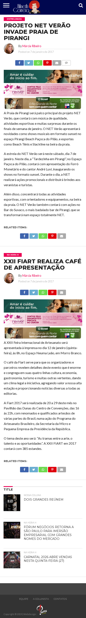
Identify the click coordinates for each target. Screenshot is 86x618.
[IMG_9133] (43, 82)
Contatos (60, 598)
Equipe (23, 598)
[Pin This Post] (47, 62)
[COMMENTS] (66, 62)
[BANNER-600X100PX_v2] (43, 95)
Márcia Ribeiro (31, 46)
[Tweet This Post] (28, 62)
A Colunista (41, 598)
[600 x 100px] (43, 109)
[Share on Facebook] (19, 62)
